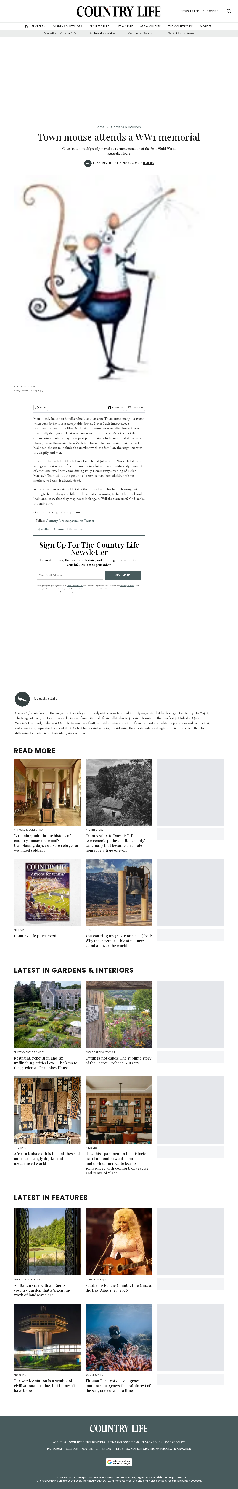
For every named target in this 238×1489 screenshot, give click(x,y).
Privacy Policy (152, 1442)
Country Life (104, 163)
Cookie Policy (175, 1442)
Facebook (71, 1449)
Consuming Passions (141, 33)
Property (38, 26)
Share (43, 407)
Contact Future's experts (87, 1442)
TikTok (118, 1449)
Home (99, 127)
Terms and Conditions (123, 1442)
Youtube (87, 1449)
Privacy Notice (127, 585)
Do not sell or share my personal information (158, 1449)
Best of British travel (181, 33)
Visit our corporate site (171, 1477)
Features (148, 163)
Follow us (117, 407)
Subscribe (210, 11)
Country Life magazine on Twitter (70, 520)
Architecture (99, 26)
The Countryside (180, 26)
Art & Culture (150, 26)
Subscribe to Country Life (59, 33)
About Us (59, 1442)
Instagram (54, 1449)
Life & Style (125, 26)
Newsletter (137, 407)
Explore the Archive (102, 33)
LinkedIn (106, 1449)
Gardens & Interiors (67, 26)
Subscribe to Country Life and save (60, 529)
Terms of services (75, 585)
